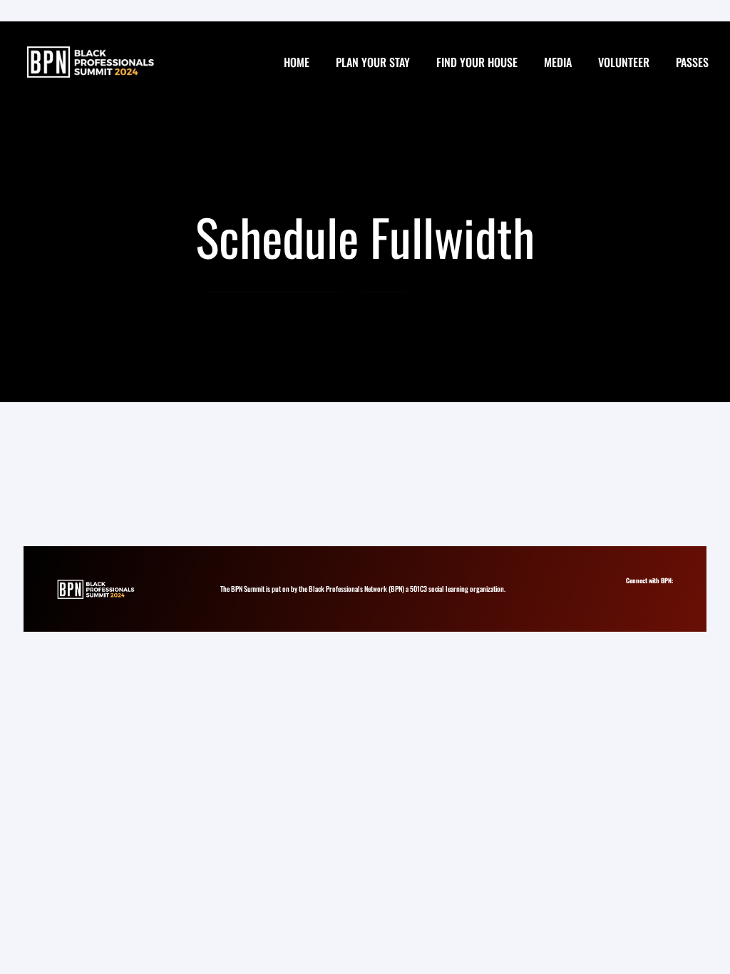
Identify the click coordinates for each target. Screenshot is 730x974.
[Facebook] (660, 594)
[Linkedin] (647, 594)
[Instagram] (634, 594)
